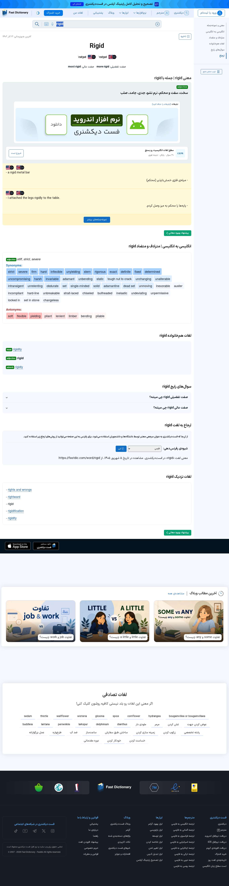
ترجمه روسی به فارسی (184, 866)
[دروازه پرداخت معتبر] (194, 787)
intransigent (16, 286)
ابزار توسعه (157, 836)
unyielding (73, 271)
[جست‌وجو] (37, 24)
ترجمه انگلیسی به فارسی (182, 824)
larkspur (83, 724)
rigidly (19, 367)
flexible (21, 316)
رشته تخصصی (192, 733)
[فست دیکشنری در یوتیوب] (25, 831)
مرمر (157, 724)
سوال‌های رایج (217, 49)
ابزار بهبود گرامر (155, 824)
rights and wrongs (20, 489)
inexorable (163, 286)
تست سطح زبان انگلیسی (214, 866)
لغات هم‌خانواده (216, 43)
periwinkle (64, 724)
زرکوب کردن (169, 733)
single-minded (80, 286)
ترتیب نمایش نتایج (209, 71)
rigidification (16, 510)
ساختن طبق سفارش (116, 733)
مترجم (222, 830)
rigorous (100, 271)
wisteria (82, 716)
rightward (14, 496)
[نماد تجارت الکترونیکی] (175, 787)
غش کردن (173, 724)
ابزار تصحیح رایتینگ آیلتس (149, 860)
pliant (48, 316)
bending (86, 316)
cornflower (133, 716)
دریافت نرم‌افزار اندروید (215, 836)
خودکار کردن (114, 741)
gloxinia (99, 716)
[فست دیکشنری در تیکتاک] (15, 831)
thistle (44, 716)
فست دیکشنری (24, 846)
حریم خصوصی (91, 848)
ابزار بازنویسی (156, 830)
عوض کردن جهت (197, 724)
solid (96, 286)
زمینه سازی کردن (145, 733)
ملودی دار (141, 724)
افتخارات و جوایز (122, 854)
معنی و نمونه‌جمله (215, 25)
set (65, 286)
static (100, 278)
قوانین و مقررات (90, 854)
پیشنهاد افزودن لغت (88, 842)
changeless (51, 300)
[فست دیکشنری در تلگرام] (35, 831)
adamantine (111, 286)
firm (34, 271)
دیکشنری (222, 824)
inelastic (121, 293)
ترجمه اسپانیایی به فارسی (182, 842)
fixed (138, 271)
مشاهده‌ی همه (176, 593)
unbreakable (51, 293)
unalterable (162, 278)
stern (87, 271)
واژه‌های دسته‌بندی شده (119, 836)
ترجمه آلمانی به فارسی (183, 830)
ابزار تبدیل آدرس (154, 854)
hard (44, 271)
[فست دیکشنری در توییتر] (44, 831)
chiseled (88, 293)
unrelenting (35, 286)
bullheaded (105, 293)
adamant (68, 278)
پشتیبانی (94, 824)
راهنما (95, 836)
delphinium (102, 724)
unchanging (143, 278)
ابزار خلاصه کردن (154, 842)
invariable (52, 278)
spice (116, 716)
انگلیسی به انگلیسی (215, 31)
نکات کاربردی (124, 842)
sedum (28, 716)
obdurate (53, 286)
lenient (60, 316)
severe (22, 271)
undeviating (139, 293)
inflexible (56, 271)
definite (126, 271)
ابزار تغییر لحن (155, 848)
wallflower (62, 716)
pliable (100, 316)
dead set (129, 286)
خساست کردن (137, 741)
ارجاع (221, 55)
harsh (38, 278)
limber (73, 316)
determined (152, 271)
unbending (85, 278)
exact (113, 271)
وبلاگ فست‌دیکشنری (120, 824)
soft (10, 316)
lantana (45, 724)
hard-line (33, 293)
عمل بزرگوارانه (36, 733)
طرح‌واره (57, 733)
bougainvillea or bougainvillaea (187, 716)
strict (11, 271)
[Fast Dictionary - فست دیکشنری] (15, 13)
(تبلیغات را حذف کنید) (161, 104)
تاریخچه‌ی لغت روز (217, 860)
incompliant (15, 293)
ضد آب (73, 733)
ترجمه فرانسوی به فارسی (182, 836)
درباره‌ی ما (93, 830)
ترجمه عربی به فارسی (184, 860)
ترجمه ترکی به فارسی (184, 854)
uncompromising (19, 278)
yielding (35, 316)
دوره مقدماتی (91, 741)
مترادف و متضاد (216, 37)
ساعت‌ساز (91, 733)
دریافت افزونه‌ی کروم (216, 848)
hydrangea (155, 716)
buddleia (28, 724)
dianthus (122, 724)
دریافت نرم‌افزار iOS (217, 842)
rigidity (17, 349)
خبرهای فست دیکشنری (119, 848)
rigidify (12, 518)
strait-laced (71, 293)
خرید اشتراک (220, 854)
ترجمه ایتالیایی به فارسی (182, 848)
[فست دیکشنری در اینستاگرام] (52, 831)
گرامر (128, 830)
